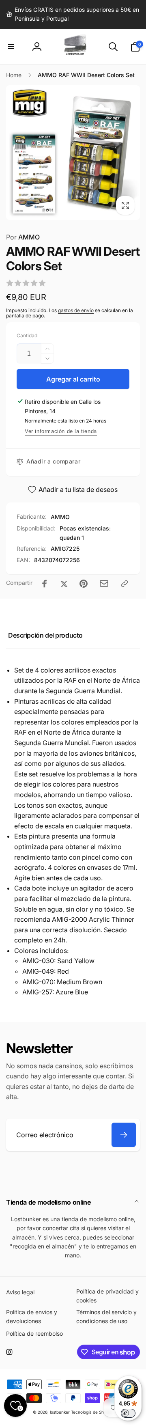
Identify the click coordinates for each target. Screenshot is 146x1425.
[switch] (128, 1413)
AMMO (23, 237)
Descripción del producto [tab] (45, 635)
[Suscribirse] (124, 1135)
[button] (11, 47)
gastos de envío (76, 310)
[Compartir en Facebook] (45, 584)
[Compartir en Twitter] (64, 584)
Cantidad (27, 335)
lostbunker (60, 1412)
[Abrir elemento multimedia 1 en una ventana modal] (73, 152)
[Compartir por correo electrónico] (104, 583)
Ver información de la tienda (61, 431)
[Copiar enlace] (124, 584)
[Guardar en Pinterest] (83, 584)
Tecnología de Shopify (92, 1412)
